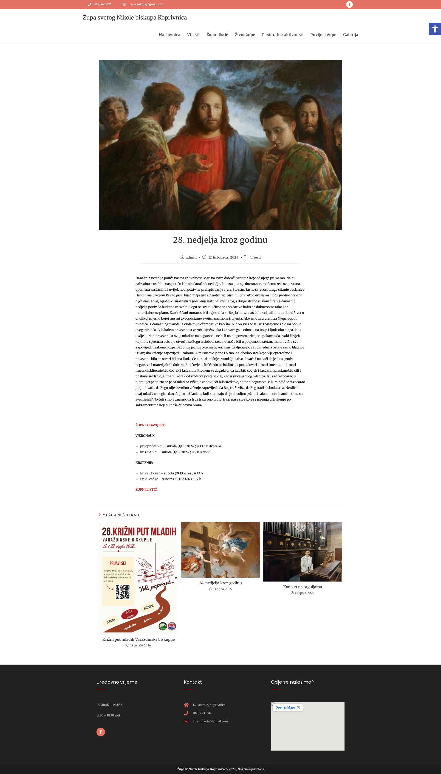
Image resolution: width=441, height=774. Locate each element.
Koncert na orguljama (302, 587)
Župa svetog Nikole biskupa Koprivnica (135, 17)
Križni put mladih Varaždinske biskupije (138, 639)
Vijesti (255, 257)
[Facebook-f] (349, 4)
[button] (435, 29)
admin (191, 257)
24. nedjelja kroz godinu (220, 583)
